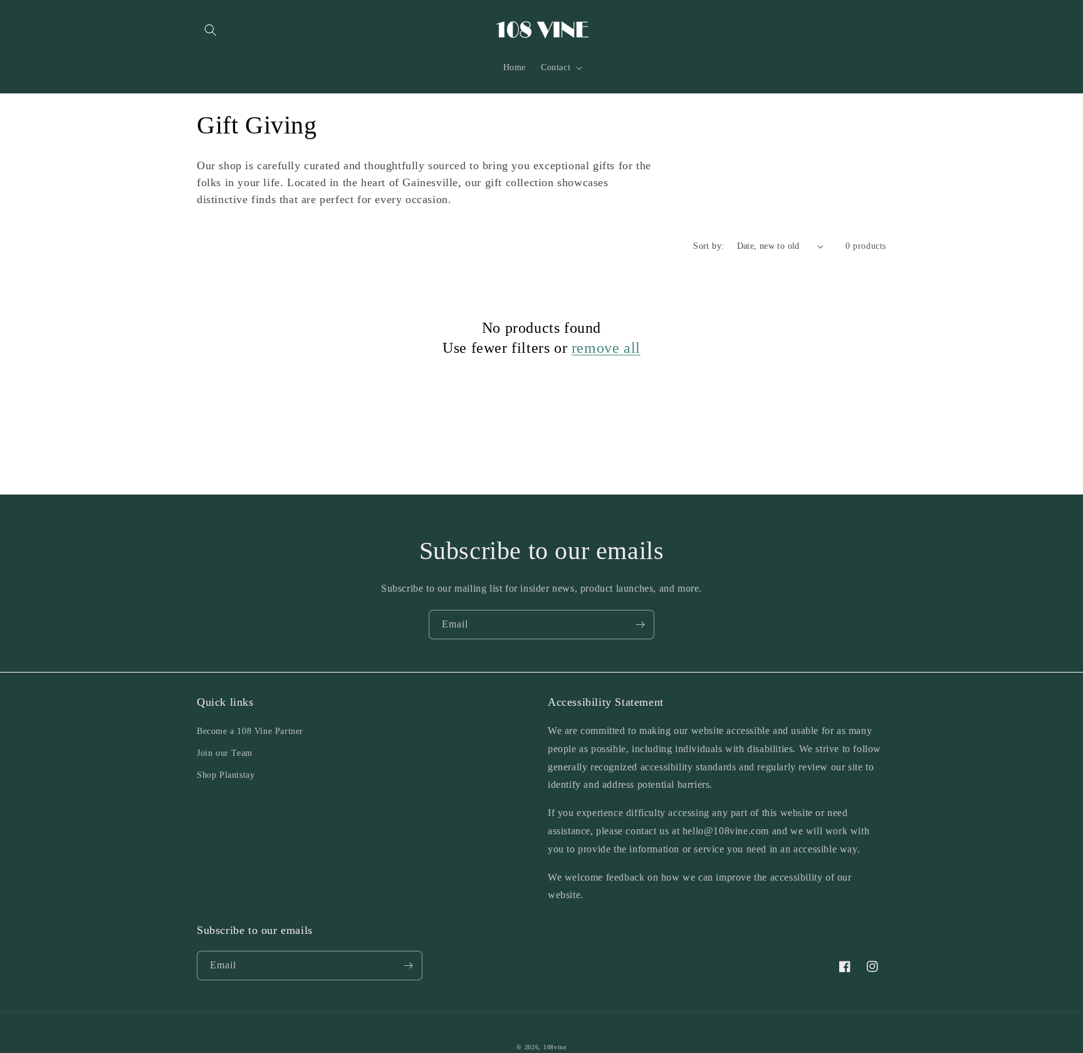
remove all (606, 348)
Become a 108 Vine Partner (250, 731)
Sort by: (708, 246)
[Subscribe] (640, 624)
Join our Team (225, 753)
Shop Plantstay (225, 775)
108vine (555, 1047)
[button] (210, 30)
